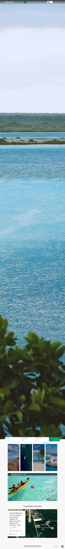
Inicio (25, 2)
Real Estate (34, 2)
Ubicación (7, 438)
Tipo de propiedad (38, 438)
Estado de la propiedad (24, 438)
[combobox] (12, 440)
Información (39, 2)
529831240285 (56, 2)
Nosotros (29, 2)
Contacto (44, 2)
